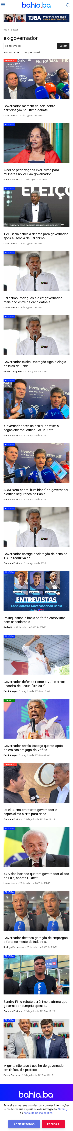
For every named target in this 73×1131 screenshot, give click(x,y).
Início (6, 29)
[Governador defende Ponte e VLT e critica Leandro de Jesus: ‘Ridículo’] (36, 655)
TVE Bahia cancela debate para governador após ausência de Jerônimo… (36, 236)
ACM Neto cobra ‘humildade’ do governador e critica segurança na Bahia (36, 492)
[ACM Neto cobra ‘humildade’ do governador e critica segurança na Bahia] (36, 463)
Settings (63, 1109)
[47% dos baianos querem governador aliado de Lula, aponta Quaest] (36, 847)
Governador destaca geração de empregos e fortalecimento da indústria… (36, 940)
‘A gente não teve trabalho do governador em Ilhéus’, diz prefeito (34, 1068)
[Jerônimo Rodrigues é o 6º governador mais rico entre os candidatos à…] (36, 271)
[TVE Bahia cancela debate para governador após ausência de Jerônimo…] (36, 207)
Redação (8, 627)
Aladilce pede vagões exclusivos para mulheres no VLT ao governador (31, 172)
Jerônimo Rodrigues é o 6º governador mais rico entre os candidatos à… (33, 300)
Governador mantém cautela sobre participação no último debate (29, 108)
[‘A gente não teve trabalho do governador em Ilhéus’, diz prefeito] (36, 1038)
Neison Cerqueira (13, 371)
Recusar (53, 1124)
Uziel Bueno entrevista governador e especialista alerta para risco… (30, 812)
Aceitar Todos (24, 1124)
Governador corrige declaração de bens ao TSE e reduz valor (35, 556)
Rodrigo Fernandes (14, 947)
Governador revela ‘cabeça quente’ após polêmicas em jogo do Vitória (33, 748)
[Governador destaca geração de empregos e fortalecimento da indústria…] (36, 910)
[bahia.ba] (36, 5)
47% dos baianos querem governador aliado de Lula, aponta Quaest (36, 876)
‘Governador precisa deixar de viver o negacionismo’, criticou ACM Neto (31, 428)
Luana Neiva (10, 115)
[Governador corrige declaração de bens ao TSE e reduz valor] (36, 527)
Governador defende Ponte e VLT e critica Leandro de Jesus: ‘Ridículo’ (35, 684)
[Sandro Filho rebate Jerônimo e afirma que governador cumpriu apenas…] (36, 974)
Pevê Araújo (10, 691)
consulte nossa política (38, 1113)
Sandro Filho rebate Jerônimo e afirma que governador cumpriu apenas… (35, 1004)
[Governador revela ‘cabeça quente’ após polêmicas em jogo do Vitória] (36, 719)
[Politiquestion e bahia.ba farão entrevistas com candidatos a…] (36, 591)
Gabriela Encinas (13, 179)
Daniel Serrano (12, 1075)
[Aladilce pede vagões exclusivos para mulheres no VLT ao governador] (36, 143)
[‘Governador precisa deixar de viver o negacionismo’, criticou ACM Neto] (36, 399)
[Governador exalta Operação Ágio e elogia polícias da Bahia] (36, 335)
